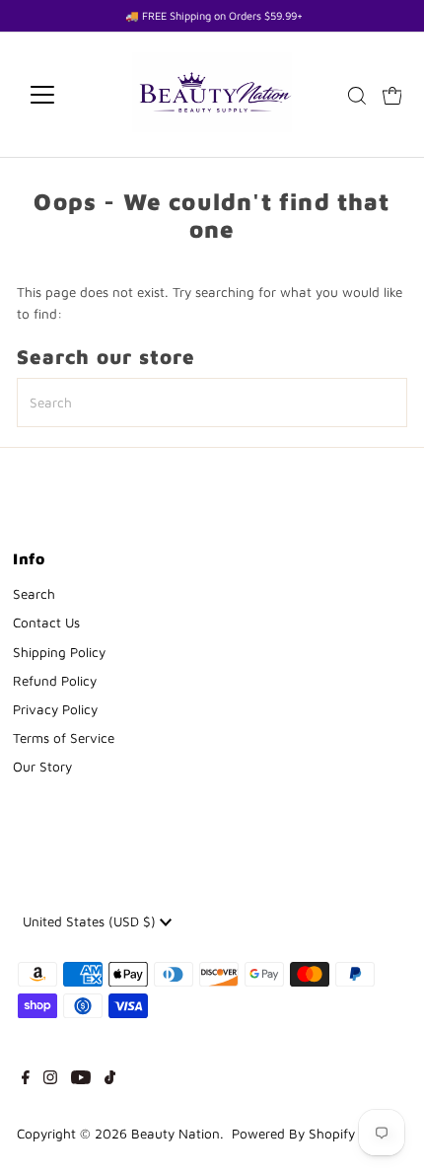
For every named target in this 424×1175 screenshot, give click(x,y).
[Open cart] (392, 94)
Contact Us (46, 622)
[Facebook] (26, 1079)
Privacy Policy (55, 709)
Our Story (42, 766)
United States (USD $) (91, 921)
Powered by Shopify (293, 1133)
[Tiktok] (110, 1079)
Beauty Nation (175, 1133)
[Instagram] (50, 1079)
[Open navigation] (64, 94)
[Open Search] (357, 96)
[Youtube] (81, 1079)
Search (34, 594)
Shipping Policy (59, 652)
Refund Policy (55, 681)
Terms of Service (63, 738)
